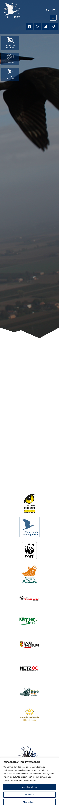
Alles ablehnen (29, 802)
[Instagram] (37, 26)
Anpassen (29, 794)
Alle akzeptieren (29, 787)
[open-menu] (53, 18)
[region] (29, 782)
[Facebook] (29, 26)
